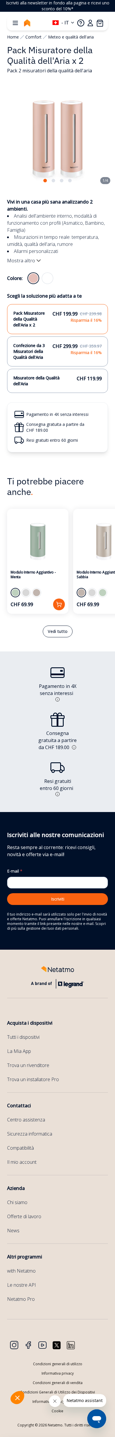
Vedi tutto (58, 631)
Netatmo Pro (21, 1299)
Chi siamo (17, 1202)
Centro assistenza (26, 1119)
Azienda (16, 1188)
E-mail (14, 871)
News (13, 1230)
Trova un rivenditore (28, 1065)
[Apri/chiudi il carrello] (99, 23)
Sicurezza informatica (29, 1134)
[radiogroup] (40, 278)
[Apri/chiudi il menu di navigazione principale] (15, 23)
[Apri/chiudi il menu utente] (90, 23)
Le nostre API (21, 1285)
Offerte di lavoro (24, 1216)
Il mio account (22, 1162)
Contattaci (19, 1105)
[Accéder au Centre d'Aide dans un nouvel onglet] (80, 22)
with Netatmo (21, 1271)
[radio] (33, 278)
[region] (57, 6)
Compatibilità (20, 1148)
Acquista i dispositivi (29, 1023)
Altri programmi (24, 1256)
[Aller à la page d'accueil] (27, 22)
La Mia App (19, 1051)
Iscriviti (57, 899)
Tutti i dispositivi (23, 1037)
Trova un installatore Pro (33, 1079)
